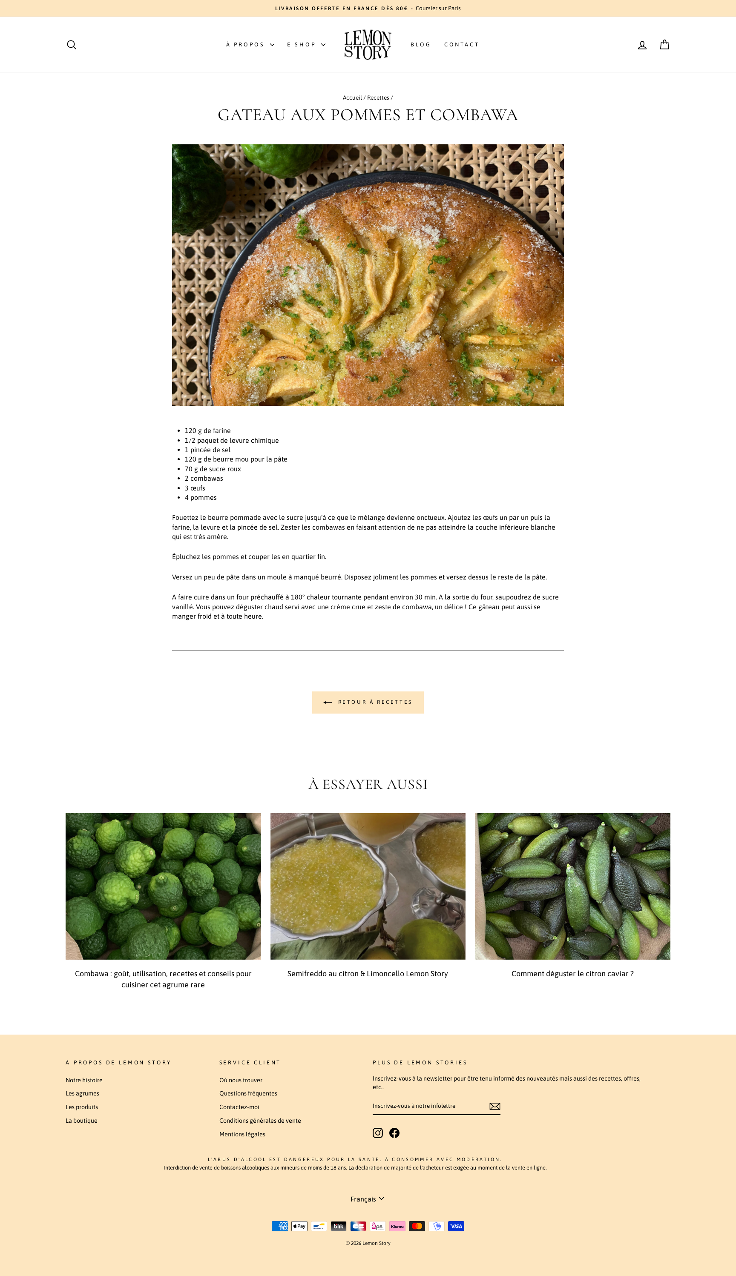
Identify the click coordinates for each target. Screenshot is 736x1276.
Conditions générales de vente (260, 1120)
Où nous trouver (240, 1080)
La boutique (82, 1120)
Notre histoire (84, 1080)
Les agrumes (82, 1093)
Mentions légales (242, 1134)
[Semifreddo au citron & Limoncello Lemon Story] (368, 886)
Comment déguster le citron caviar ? (573, 973)
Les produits (82, 1107)
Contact (462, 44)
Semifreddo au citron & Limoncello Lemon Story (368, 973)
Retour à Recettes (374, 702)
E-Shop (303, 44)
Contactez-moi (239, 1107)
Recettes (378, 97)
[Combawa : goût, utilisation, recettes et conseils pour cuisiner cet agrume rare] (163, 886)
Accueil (352, 97)
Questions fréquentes (248, 1093)
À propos (247, 44)
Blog (421, 44)
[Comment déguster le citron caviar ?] (572, 886)
